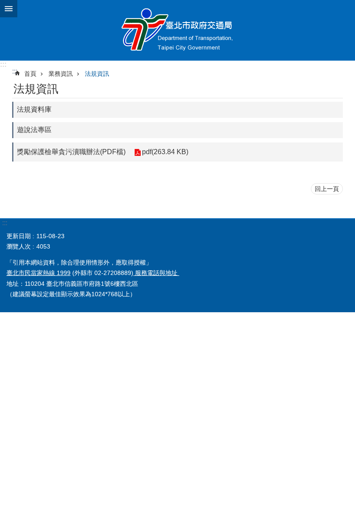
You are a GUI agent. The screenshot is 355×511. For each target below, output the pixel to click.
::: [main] (14, 71)
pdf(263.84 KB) (165, 151)
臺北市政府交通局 (177, 30)
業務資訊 (60, 73)
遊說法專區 (34, 129)
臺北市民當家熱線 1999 (38, 272)
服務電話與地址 (156, 272)
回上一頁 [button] (327, 188)
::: (3, 64)
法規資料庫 (34, 109)
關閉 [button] (8, 8)
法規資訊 (97, 73)
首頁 (30, 73)
